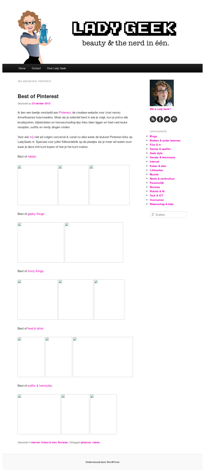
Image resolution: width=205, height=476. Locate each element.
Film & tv (155, 144)
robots (32, 156)
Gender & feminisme (162, 157)
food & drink (35, 328)
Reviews (63, 442)
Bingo (153, 136)
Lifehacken (156, 170)
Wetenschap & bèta (161, 204)
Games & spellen (160, 149)
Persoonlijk (157, 183)
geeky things (36, 214)
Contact (36, 68)
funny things (35, 271)
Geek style (156, 153)
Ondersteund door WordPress (102, 462)
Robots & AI (157, 191)
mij (32, 137)
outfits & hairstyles (40, 385)
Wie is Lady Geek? (160, 109)
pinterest (86, 442)
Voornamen (157, 200)
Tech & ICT (156, 195)
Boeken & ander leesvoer (165, 140)
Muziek (154, 174)
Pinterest (65, 112)
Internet (35, 442)
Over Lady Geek (56, 68)
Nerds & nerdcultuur (162, 178)
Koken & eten (49, 442)
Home (22, 68)
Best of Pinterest (38, 96)
